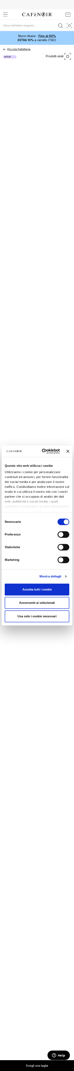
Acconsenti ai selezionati (37, 602)
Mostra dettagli (50, 576)
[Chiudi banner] (67, 451)
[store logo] (37, 14)
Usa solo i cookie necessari (37, 616)
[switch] (63, 535)
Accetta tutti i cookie (37, 589)
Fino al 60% (47, 36)
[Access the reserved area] (59, 14)
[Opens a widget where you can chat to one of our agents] (58, 1056)
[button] (37, 1065)
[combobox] (37, 25)
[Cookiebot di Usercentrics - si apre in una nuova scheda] (44, 451)
